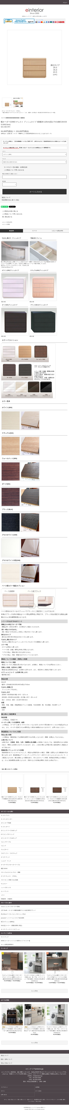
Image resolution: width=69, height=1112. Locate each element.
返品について (6, 197)
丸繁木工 (22, 117)
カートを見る (38, 1090)
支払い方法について (12, 1099)
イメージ (34, 230)
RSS (37, 1101)
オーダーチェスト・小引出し (13, 111)
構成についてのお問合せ (47, 664)
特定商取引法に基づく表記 (10, 200)
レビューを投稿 (6, 224)
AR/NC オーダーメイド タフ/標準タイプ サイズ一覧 (15, 940)
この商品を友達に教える (10, 211)
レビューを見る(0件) (7, 222)
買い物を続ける (7, 217)
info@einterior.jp (37, 1076)
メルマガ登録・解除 (61, 1099)
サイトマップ (4, 937)
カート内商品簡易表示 (7, 944)
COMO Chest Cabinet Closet (12, 117)
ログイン (3, 1090)
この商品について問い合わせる (14, 170)
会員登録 (37, 1087)
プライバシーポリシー (50, 1099)
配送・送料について (22, 1099)
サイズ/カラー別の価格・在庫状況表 (15, 167)
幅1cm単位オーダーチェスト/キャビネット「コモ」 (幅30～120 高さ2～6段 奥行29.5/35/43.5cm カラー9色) (29, 112)
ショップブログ (31, 1101)
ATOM (39, 1101)
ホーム (3, 111)
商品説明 (11, 230)
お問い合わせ (4, 1094)
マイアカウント (4, 1087)
